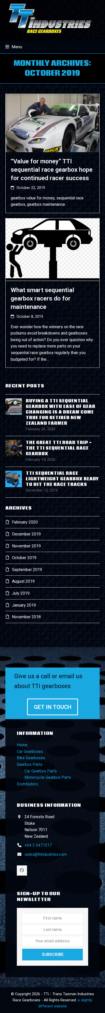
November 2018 (26, 616)
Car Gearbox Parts (40, 771)
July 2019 (21, 593)
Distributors (27, 784)
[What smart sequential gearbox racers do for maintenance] (53, 249)
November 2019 (26, 546)
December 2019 (26, 534)
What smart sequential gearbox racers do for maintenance (42, 298)
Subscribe (52, 954)
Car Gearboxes (30, 751)
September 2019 (27, 569)
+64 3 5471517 (38, 845)
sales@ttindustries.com (45, 854)
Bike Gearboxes (31, 757)
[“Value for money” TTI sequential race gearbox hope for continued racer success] (53, 122)
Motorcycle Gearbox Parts (47, 777)
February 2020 (25, 522)
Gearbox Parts (29, 764)
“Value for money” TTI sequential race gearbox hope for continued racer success (52, 170)
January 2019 (24, 605)
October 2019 (24, 557)
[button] (13, 46)
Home (22, 744)
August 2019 (23, 581)
